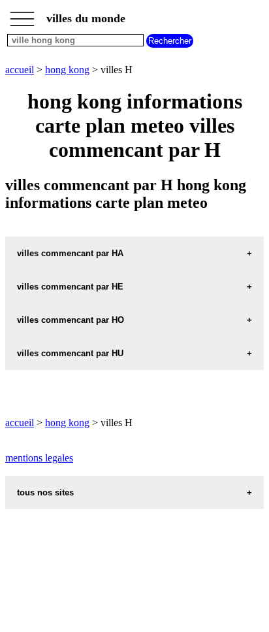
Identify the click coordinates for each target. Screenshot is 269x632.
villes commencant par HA (70, 253)
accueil (19, 69)
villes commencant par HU (70, 353)
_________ (22, 14)
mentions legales (39, 457)
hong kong (67, 69)
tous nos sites (45, 492)
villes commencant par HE (70, 286)
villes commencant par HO (70, 320)
